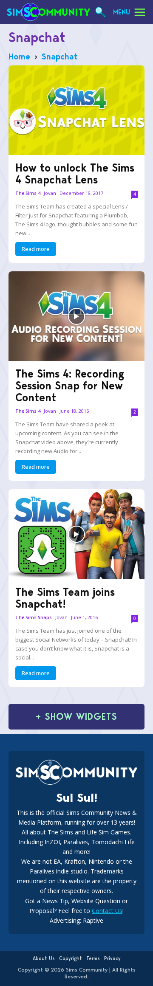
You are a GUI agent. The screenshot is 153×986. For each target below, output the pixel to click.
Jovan (50, 193)
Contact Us (107, 911)
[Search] (100, 12)
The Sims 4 (27, 193)
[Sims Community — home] (48, 12)
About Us (44, 958)
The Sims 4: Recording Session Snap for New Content (69, 385)
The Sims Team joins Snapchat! (65, 598)
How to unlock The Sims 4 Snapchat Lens (74, 173)
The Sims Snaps (33, 617)
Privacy (112, 958)
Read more (36, 249)
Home (19, 56)
